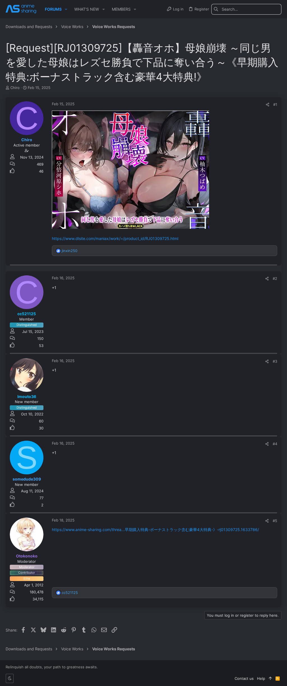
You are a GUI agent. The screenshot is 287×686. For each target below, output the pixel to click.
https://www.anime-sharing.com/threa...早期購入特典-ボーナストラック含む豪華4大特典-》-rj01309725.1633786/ (155, 529)
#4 (275, 444)
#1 (275, 104)
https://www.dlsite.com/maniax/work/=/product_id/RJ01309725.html (115, 238)
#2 (275, 278)
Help (261, 678)
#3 (275, 361)
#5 (275, 520)
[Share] (267, 104)
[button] (66, 9)
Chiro (15, 87)
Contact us (244, 678)
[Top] (270, 678)
